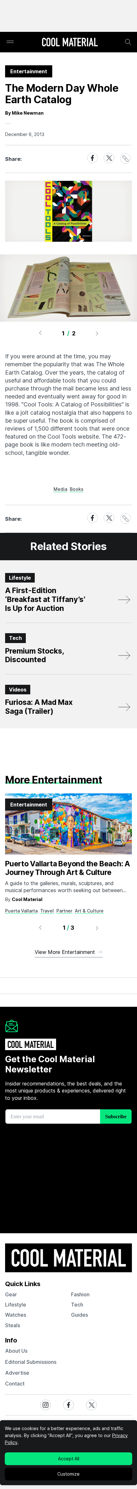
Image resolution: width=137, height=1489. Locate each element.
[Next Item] (97, 333)
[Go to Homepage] (70, 42)
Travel (47, 910)
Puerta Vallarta (21, 910)
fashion (80, 1294)
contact (15, 1383)
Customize (68, 1474)
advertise (17, 1373)
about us (16, 1351)
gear (11, 1294)
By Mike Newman (24, 113)
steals (12, 1325)
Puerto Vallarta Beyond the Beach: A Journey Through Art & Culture (67, 868)
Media (60, 489)
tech (77, 1304)
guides (79, 1315)
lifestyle (15, 1304)
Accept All (68, 1458)
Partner (64, 910)
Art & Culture (89, 910)
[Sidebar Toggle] (10, 42)
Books (76, 489)
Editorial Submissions (30, 1362)
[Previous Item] (40, 333)
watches (15, 1315)
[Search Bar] (128, 42)
